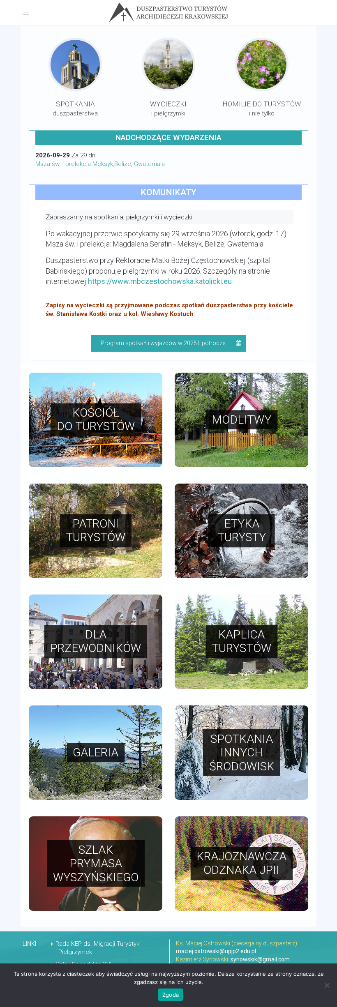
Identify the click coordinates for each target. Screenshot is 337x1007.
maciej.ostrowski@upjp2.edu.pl (216, 951)
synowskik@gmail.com (260, 959)
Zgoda (170, 994)
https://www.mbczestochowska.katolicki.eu (160, 281)
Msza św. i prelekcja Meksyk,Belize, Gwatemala (100, 164)
